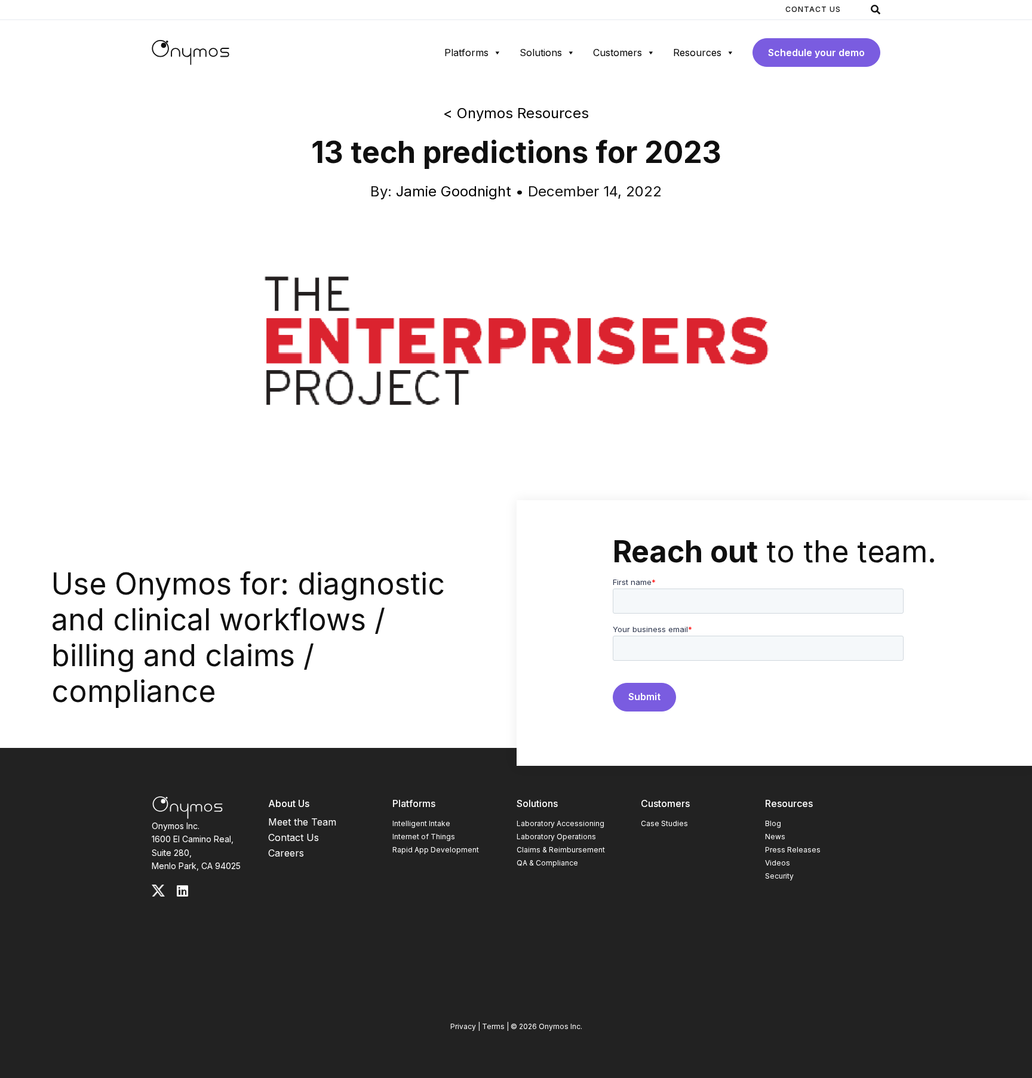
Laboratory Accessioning (560, 823)
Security (779, 875)
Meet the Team (302, 822)
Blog (773, 823)
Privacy (463, 1026)
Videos (777, 862)
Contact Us (813, 9)
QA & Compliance (547, 862)
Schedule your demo (816, 52)
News (775, 836)
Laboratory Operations (556, 836)
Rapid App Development (435, 849)
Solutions (541, 52)
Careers (286, 853)
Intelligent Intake (421, 823)
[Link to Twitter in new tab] (158, 891)
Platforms (466, 52)
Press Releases (793, 849)
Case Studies (664, 823)
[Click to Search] (875, 10)
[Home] (190, 52)
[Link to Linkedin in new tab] (182, 891)
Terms (493, 1026)
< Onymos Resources (516, 113)
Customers (617, 52)
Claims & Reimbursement (561, 849)
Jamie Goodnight (453, 191)
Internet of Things (423, 836)
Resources (697, 52)
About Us (288, 803)
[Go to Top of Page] (187, 808)
